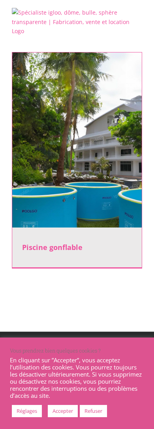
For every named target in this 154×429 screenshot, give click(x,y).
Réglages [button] (27, 410)
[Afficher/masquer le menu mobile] (139, 40)
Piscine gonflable (52, 247)
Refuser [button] (93, 410)
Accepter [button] (63, 410)
